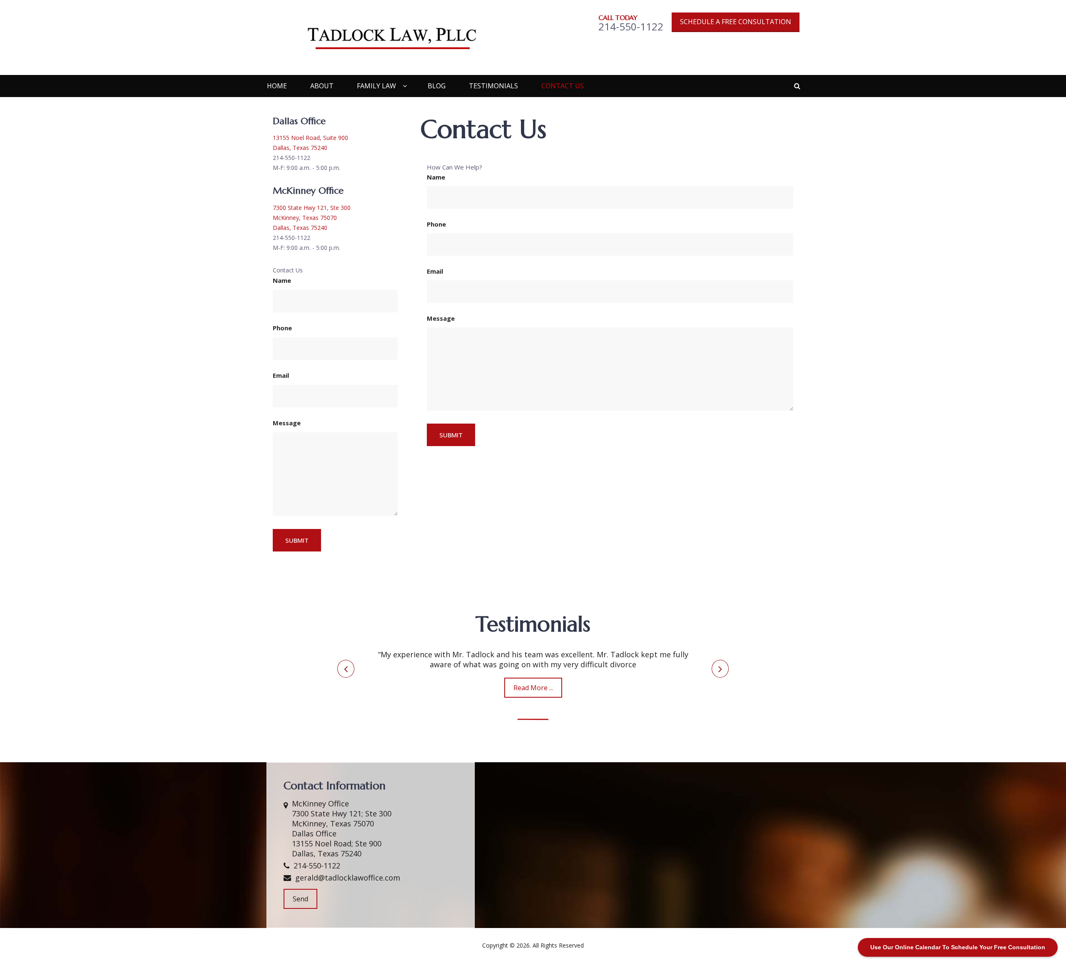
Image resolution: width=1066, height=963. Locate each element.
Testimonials (493, 85)
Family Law (376, 85)
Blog (437, 85)
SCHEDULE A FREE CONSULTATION (735, 21)
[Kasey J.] (533, 720)
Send (300, 898)
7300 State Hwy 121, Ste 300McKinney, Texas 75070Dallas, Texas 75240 (312, 218)
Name (436, 177)
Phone (436, 224)
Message (441, 318)
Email (435, 271)
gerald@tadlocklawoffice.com (347, 878)
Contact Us (562, 85)
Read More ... (533, 687)
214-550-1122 (317, 866)
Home (277, 85)
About (322, 85)
